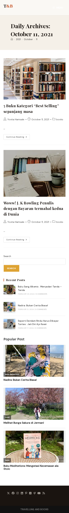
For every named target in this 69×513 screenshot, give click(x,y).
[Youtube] (39, 493)
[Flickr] (30, 493)
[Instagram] (17, 493)
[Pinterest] (26, 493)
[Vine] (34, 493)
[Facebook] (13, 493)
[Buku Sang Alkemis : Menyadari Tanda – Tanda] (9, 290)
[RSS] (44, 493)
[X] (8, 493)
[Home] (12, 39)
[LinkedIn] (22, 493)
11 (36, 39)
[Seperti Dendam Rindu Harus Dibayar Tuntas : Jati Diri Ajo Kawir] (9, 324)
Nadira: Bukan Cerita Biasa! (33, 305)
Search (7, 256)
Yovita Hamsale (15, 119)
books (59, 119)
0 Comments (41, 294)
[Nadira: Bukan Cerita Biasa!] (9, 307)
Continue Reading (18, 138)
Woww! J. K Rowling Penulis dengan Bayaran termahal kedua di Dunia (33, 208)
